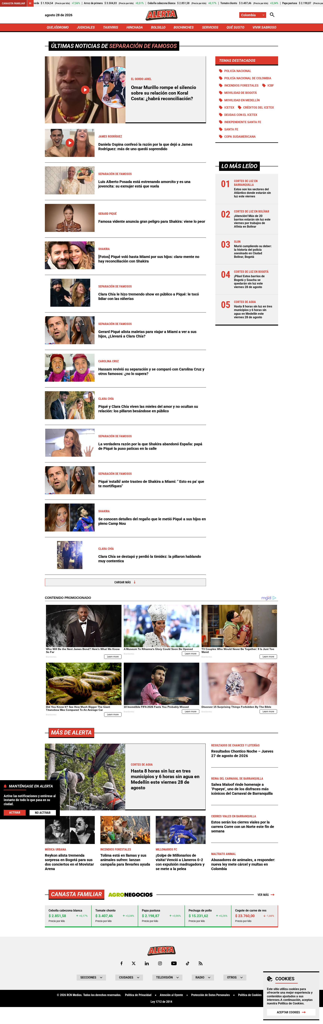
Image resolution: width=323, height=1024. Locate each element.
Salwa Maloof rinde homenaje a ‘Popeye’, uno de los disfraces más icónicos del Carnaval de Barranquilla (242, 789)
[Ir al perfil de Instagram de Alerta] (160, 963)
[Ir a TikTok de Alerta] (187, 963)
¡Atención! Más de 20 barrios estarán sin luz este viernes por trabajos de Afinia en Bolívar (252, 221)
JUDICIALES (86, 27)
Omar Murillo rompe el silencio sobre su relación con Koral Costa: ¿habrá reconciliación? (163, 93)
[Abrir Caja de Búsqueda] (272, 15)
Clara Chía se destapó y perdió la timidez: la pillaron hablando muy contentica (149, 558)
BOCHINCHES (184, 27)
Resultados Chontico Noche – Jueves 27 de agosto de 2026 (242, 753)
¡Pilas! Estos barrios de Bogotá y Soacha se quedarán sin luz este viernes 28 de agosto (249, 281)
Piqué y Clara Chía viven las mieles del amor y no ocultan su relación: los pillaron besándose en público (148, 408)
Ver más (263, 895)
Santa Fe (231, 129)
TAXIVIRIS (110, 27)
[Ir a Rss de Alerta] (200, 963)
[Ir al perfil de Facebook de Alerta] (121, 963)
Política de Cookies (291, 1003)
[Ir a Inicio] (161, 15)
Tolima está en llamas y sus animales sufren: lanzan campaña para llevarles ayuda (125, 860)
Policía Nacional (237, 71)
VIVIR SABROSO (264, 27)
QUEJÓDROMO (58, 27)
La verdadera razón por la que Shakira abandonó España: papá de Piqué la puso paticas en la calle (150, 446)
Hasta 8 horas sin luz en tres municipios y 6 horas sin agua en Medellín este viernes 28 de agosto (253, 312)
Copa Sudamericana (240, 136)
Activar (14, 812)
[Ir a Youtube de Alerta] (174, 963)
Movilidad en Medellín (242, 100)
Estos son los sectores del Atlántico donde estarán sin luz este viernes (252, 192)
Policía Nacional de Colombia (247, 78)
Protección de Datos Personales (210, 995)
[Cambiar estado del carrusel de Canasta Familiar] (30, 3)
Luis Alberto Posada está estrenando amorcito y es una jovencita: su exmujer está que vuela (144, 183)
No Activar (42, 812)
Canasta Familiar (13, 3)
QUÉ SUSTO (235, 27)
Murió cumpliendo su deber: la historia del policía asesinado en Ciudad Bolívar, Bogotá (253, 251)
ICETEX (229, 107)
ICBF (270, 85)
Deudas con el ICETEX (240, 115)
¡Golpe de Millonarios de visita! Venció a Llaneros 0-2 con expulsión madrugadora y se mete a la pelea (180, 862)
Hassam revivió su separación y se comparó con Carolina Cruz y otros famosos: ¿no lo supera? (151, 371)
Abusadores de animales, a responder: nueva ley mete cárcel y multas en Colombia (243, 864)
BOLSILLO (158, 27)
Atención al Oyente (171, 995)
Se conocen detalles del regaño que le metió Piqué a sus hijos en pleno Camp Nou (152, 521)
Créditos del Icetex (258, 107)
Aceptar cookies (288, 1012)
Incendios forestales (241, 85)
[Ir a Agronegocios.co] (130, 895)
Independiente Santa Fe (242, 122)
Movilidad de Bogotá (240, 93)
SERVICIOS (210, 27)
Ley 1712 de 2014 (161, 1001)
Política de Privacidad (138, 995)
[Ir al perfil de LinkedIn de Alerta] (147, 963)
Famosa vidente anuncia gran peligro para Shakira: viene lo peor (151, 221)
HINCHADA (135, 27)
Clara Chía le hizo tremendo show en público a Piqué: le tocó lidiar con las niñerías (148, 296)
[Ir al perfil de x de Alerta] (134, 963)
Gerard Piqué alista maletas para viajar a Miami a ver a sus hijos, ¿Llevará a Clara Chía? (147, 333)
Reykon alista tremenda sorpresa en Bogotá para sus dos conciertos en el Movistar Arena (69, 862)
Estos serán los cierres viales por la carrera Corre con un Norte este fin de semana (242, 826)
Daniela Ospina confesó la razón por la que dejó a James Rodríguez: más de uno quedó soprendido (145, 146)
